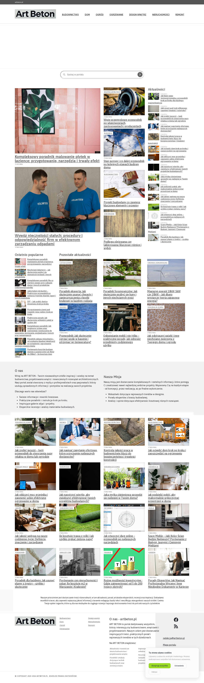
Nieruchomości (160, 14)
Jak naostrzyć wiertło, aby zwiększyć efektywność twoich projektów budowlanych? (77, 497)
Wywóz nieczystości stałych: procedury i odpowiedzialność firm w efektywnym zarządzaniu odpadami (49, 239)
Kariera (152, 552)
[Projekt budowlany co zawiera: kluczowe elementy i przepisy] (124, 184)
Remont (179, 14)
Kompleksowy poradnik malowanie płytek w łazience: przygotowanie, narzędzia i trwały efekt (57, 159)
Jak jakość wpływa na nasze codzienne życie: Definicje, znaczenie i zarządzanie (31, 538)
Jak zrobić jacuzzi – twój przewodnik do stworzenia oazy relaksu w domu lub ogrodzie (33, 453)
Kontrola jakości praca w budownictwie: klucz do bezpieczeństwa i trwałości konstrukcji (119, 453)
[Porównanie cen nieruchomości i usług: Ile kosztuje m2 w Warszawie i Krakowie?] (79, 562)
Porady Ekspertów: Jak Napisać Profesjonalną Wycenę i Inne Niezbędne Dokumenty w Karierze (168, 583)
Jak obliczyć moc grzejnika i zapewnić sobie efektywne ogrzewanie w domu (31, 497)
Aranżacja (153, 467)
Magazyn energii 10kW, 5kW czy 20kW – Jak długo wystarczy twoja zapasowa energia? (164, 294)
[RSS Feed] (176, 626)
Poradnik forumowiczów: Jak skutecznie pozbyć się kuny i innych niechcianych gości (120, 294)
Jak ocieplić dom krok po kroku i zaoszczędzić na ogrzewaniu (167, 452)
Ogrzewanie (116, 14)
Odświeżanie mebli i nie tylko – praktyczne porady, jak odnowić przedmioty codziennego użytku (122, 338)
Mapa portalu (169, 645)
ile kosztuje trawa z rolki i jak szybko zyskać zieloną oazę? (76, 537)
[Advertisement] (102, 46)
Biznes (63, 422)
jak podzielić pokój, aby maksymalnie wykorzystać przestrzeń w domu (163, 497)
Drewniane (109, 214)
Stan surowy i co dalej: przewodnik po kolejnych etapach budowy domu (124, 163)
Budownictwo (70, 14)
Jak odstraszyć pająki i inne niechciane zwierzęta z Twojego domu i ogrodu (163, 338)
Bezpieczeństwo (112, 92)
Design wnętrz (137, 14)
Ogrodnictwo (66, 508)
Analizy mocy (21, 467)
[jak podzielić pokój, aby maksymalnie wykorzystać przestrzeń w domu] (168, 476)
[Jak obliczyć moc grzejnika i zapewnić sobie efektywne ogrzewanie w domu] (35, 476)
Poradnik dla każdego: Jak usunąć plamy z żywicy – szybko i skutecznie (34, 583)
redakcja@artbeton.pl (174, 638)
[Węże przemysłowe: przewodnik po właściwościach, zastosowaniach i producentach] (124, 101)
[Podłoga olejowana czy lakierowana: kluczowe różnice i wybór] (124, 223)
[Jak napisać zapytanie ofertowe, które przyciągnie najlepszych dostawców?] (79, 432)
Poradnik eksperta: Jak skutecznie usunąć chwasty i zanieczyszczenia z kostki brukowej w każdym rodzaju (76, 294)
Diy (105, 307)
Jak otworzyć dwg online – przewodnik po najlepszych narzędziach (120, 538)
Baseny (63, 307)
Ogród (100, 14)
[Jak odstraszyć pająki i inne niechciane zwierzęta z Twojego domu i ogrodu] (166, 317)
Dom (87, 14)
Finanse (107, 552)
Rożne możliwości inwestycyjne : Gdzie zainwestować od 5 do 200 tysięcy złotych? (123, 583)
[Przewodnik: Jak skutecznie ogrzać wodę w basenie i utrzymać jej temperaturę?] (78, 317)
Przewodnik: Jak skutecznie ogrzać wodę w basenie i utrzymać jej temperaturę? (75, 338)
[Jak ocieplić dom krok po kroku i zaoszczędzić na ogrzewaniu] (168, 432)
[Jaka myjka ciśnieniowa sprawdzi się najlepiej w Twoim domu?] (124, 476)
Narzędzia (65, 467)
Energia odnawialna (157, 263)
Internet (108, 508)
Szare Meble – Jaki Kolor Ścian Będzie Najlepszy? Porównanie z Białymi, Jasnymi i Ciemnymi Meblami (167, 538)
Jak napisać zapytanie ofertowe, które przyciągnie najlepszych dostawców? (78, 453)
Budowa (108, 133)
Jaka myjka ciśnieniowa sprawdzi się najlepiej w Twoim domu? (123, 496)
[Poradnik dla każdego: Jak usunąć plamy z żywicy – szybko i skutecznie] (35, 562)
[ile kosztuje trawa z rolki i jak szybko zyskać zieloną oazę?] (79, 517)
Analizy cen (65, 552)
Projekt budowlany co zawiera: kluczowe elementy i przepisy (122, 204)
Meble (151, 508)
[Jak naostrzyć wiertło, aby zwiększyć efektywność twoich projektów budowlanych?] (79, 476)
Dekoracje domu (155, 307)
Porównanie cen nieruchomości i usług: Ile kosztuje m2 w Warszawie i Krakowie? (78, 583)
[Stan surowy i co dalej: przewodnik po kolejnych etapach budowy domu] (124, 142)
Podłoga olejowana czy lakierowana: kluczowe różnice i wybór (122, 244)
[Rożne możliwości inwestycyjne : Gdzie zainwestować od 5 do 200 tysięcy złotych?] (124, 562)
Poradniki (20, 552)
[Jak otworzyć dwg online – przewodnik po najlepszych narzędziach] (124, 517)
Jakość (18, 508)
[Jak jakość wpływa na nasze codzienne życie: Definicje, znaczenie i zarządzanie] (35, 517)
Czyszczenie (66, 263)
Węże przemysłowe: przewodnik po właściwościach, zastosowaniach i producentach (123, 122)
